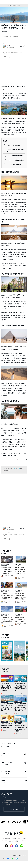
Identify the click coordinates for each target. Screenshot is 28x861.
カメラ (16, 468)
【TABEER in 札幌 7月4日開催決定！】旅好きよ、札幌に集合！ (7, 725)
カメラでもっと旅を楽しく (14, 164)
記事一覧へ (22, 46)
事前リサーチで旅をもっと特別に (15, 160)
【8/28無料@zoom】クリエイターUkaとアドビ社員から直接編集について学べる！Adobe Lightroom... (7, 687)
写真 (21, 468)
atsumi (8, 45)
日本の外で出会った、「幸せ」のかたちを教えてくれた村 (20, 619)
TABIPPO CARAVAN (8, 468)
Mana (19, 578)
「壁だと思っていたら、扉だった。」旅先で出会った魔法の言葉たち (7, 620)
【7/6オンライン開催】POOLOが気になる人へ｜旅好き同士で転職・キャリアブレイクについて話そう (20, 707)
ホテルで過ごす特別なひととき (15, 156)
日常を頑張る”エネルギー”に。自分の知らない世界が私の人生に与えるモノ (7, 596)
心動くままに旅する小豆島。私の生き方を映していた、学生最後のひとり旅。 (20, 596)
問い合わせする (14, 809)
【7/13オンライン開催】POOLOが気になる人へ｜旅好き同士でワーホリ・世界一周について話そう (7, 707)
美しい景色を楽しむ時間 (13, 145)
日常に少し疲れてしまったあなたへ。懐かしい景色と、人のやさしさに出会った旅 (20, 571)
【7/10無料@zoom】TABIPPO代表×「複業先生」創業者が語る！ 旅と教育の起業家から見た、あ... (20, 687)
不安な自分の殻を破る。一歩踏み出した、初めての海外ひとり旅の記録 (6, 570)
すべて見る (24, 635)
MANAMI (6, 602)
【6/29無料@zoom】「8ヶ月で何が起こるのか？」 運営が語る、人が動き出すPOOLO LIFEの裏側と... (20, 727)
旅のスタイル (7, 471)
